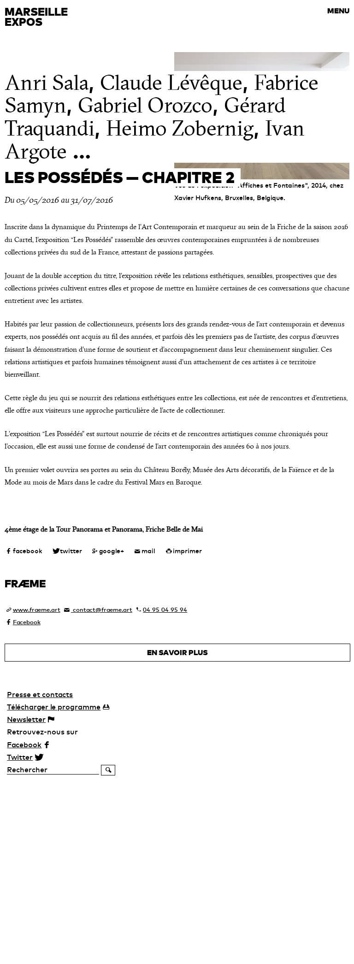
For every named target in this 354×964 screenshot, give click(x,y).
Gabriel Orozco (145, 105)
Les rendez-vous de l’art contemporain (63, 38)
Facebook (27, 622)
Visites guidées (39, 29)
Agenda (17, 3)
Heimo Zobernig (180, 128)
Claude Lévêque (171, 83)
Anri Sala (46, 83)
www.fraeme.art (36, 609)
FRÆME (25, 583)
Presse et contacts (40, 694)
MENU (338, 10)
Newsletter (26, 719)
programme (53, 706)
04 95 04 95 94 (165, 609)
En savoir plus (177, 652)
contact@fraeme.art (101, 609)
